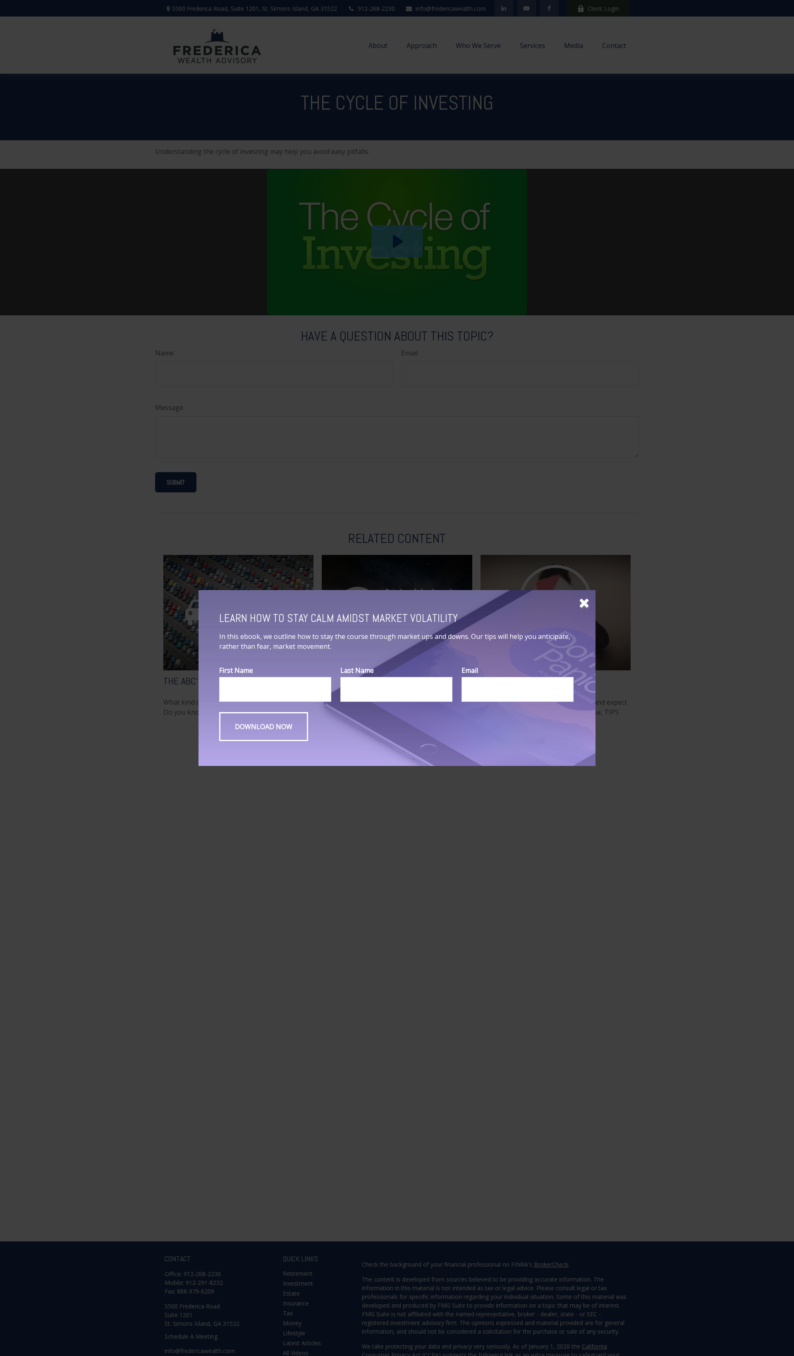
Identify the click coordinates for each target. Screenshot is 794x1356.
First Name (236, 670)
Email (470, 670)
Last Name (357, 670)
